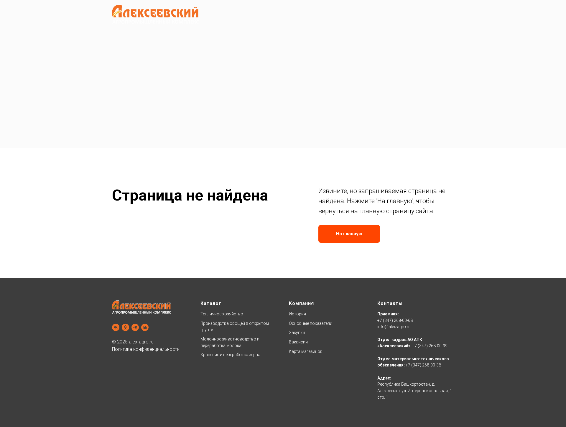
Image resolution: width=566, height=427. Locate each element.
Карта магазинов (306, 351)
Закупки (297, 332)
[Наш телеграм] (135, 327)
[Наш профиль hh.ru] (145, 327)
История (297, 314)
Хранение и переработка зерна (230, 354)
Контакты (390, 303)
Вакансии (298, 342)
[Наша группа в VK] (115, 327)
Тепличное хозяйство (221, 314)
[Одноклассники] (125, 327)
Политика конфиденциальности (146, 349)
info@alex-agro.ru (394, 326)
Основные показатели (310, 323)
